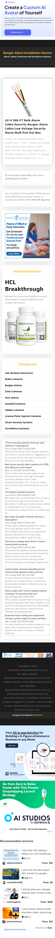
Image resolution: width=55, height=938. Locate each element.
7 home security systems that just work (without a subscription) (24, 444)
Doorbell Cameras (15, 403)
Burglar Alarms (13, 385)
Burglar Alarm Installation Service (27, 53)
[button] (27, 66)
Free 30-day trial (40, 199)
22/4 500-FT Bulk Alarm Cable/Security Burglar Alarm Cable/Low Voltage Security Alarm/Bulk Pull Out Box (26, 126)
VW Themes (38, 715)
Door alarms (12, 397)
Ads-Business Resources (19, 373)
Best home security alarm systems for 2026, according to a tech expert (27, 466)
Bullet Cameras (14, 379)
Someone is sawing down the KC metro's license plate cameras (25, 543)
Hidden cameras (14, 410)
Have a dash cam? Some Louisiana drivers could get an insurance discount (26, 592)
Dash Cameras (13, 391)
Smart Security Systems (18, 422)
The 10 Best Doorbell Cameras (20, 492)
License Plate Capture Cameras (23, 416)
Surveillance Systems (17, 428)
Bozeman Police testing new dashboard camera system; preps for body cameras (25, 617)
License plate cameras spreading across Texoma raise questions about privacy (25, 571)
